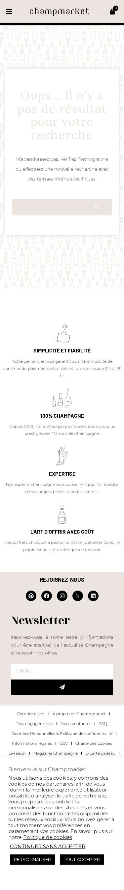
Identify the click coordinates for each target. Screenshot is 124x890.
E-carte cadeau (100, 753)
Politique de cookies (47, 837)
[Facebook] (46, 596)
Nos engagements (35, 723)
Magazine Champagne (55, 753)
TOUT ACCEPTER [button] (82, 859)
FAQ (103, 723)
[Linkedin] (93, 596)
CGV (64, 743)
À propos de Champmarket (79, 713)
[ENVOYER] (62, 687)
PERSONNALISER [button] (32, 859)
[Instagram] (62, 596)
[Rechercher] (97, 207)
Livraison (17, 753)
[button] (9, 11)
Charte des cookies (93, 743)
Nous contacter (76, 723)
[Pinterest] (31, 596)
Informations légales (32, 743)
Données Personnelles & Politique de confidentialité (62, 733)
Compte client (31, 713)
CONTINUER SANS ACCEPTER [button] (47, 846)
